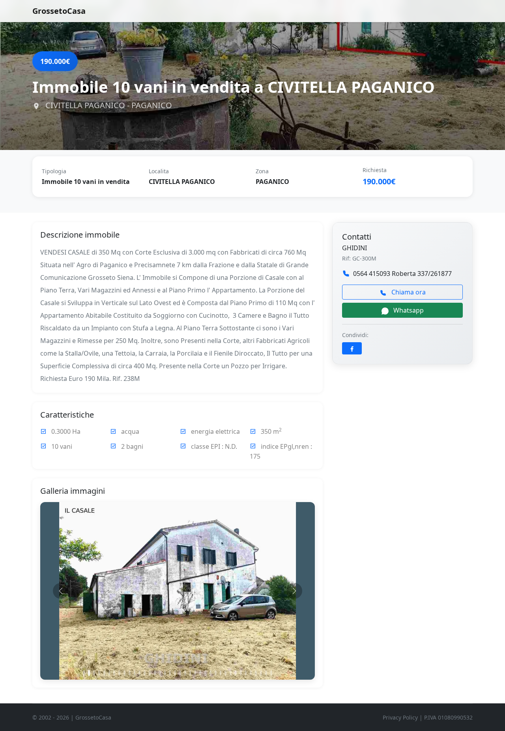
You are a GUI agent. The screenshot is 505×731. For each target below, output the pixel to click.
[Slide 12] (139, 673)
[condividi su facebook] (352, 348)
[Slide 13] (145, 673)
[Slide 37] (266, 673)
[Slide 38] (271, 673)
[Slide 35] (256, 673)
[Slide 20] (180, 673)
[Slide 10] (130, 673)
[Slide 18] (170, 673)
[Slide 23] (195, 673)
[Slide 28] (221, 673)
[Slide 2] (89, 673)
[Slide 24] (200, 673)
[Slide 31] (236, 673)
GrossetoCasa (59, 11)
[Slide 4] (99, 673)
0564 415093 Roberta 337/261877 (402, 273)
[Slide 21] (185, 673)
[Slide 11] (135, 673)
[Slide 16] (160, 673)
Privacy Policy (400, 717)
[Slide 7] (114, 673)
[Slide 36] (261, 673)
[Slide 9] (124, 673)
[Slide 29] (225, 673)
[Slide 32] (241, 673)
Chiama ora (408, 292)
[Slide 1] (84, 673)
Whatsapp (408, 310)
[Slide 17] (165, 673)
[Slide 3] (94, 673)
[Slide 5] (104, 673)
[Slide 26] (210, 673)
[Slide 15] (155, 673)
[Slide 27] (216, 673)
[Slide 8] (119, 673)
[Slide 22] (190, 673)
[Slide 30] (231, 673)
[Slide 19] (175, 673)
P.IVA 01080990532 (448, 717)
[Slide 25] (205, 673)
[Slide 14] (150, 673)
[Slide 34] (251, 673)
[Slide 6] (109, 673)
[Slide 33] (246, 673)
